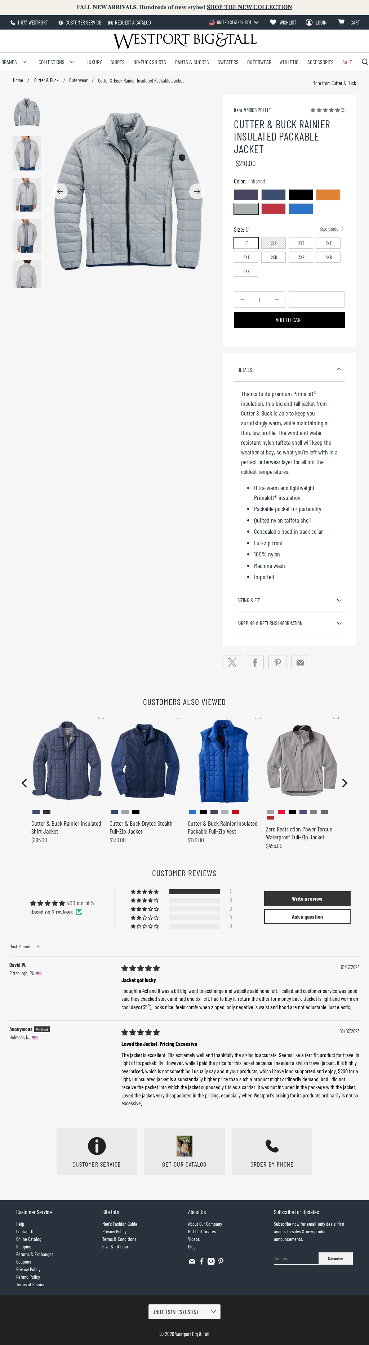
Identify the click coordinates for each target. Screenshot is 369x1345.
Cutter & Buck (46, 80)
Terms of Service (30, 1284)
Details (244, 370)
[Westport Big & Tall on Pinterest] (221, 1263)
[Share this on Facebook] (255, 662)
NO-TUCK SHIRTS (149, 61)
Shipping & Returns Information (270, 623)
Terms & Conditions (119, 1239)
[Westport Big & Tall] (184, 41)
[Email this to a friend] (300, 662)
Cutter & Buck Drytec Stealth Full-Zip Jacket (141, 827)
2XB (274, 257)
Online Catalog (28, 1239)
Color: (249, 181)
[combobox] (233, 22)
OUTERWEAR (259, 61)
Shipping (23, 1246)
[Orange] (328, 194)
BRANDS (9, 61)
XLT (274, 243)
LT (246, 243)
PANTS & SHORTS (192, 61)
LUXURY (94, 61)
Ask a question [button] (307, 916)
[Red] (273, 208)
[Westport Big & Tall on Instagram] (211, 1263)
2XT (301, 243)
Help (20, 1224)
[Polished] (246, 208)
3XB (301, 257)
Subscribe (335, 1258)
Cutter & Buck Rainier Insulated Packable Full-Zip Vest (223, 827)
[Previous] (60, 191)
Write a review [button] (307, 898)
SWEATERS (228, 61)
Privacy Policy (28, 1269)
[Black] (301, 194)
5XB (247, 271)
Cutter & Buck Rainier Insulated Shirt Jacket (66, 827)
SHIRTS (118, 61)
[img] (140, 968)
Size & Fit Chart (116, 1246)
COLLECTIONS (52, 61)
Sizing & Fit (248, 600)
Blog (192, 1246)
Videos (194, 1239)
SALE (347, 61)
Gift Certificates (202, 1231)
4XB (329, 257)
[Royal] (301, 208)
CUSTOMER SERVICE (83, 22)
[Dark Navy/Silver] (246, 194)
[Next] (197, 191)
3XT (329, 243)
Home (18, 80)
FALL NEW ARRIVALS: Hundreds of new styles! (184, 7)
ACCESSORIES (320, 61)
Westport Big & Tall (192, 1334)
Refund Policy (28, 1277)
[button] (325, 109)
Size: (286, 229)
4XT (247, 257)
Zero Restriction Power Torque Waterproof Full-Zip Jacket (299, 833)
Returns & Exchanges (34, 1254)
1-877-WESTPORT (32, 22)
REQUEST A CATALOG (133, 22)
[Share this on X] (232, 662)
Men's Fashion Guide (119, 1224)
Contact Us (25, 1231)
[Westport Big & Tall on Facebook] (202, 1263)
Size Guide (329, 228)
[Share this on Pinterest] (277, 662)
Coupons (23, 1262)
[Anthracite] (273, 194)
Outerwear (78, 80)
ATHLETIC (289, 61)
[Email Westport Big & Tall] (192, 1263)
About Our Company (205, 1224)
